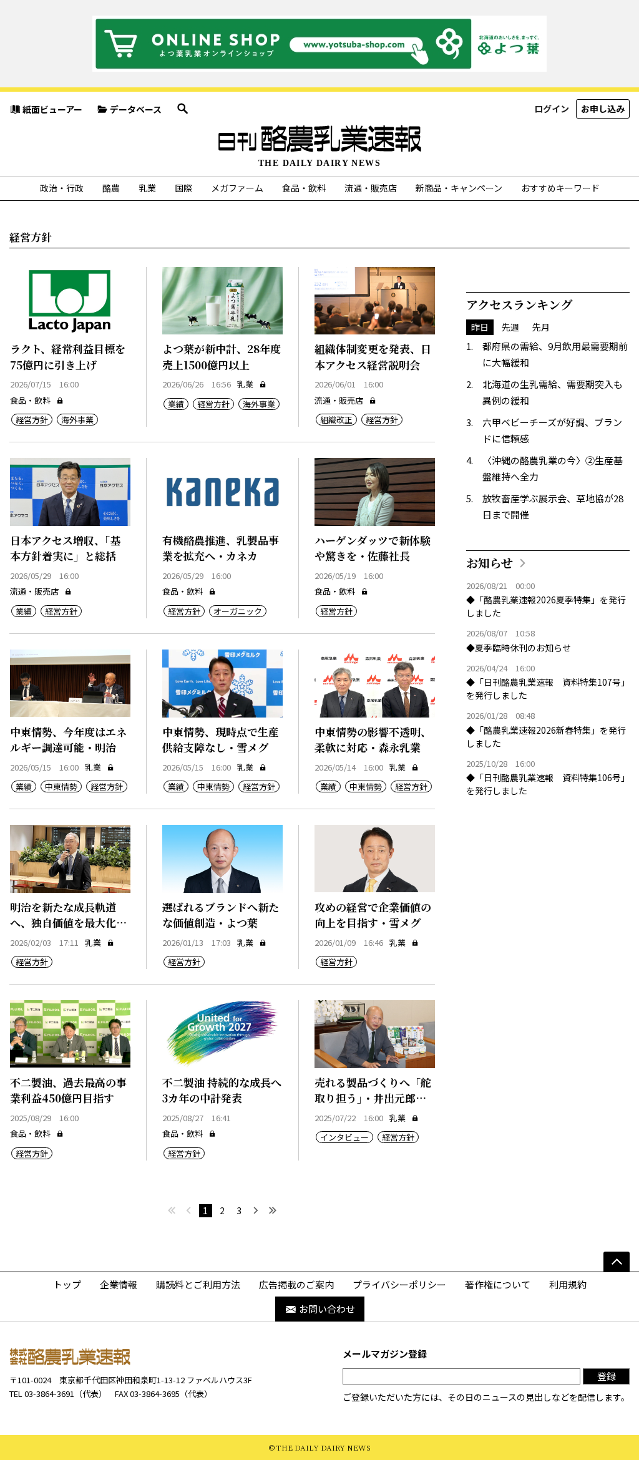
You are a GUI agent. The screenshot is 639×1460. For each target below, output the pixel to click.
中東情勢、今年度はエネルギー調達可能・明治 (68, 740)
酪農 (111, 188)
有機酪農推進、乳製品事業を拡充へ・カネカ (220, 548)
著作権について (497, 1284)
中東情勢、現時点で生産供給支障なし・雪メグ (220, 740)
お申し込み (603, 108)
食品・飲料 (304, 188)
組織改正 (336, 420)
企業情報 (118, 1284)
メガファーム (237, 188)
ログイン (551, 108)
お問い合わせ (327, 1308)
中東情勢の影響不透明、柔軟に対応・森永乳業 (373, 740)
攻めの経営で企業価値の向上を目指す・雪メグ (373, 915)
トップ (67, 1284)
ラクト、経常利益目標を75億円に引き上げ (67, 356)
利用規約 (568, 1284)
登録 (606, 1376)
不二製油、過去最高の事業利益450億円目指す (68, 1090)
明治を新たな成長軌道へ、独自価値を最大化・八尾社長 (68, 923)
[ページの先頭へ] (616, 1262)
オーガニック (237, 611)
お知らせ (489, 562)
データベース (136, 109)
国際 (183, 188)
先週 (510, 327)
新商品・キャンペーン (459, 188)
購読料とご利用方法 (198, 1284)
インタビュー (344, 1137)
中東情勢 (61, 786)
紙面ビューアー (52, 109)
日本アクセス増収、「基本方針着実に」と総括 (65, 548)
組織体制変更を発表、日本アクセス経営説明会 (373, 356)
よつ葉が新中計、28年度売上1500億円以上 (221, 356)
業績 (176, 404)
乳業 (147, 188)
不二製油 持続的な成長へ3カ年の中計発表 (221, 1090)
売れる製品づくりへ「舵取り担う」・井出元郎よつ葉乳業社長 (373, 1098)
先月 (541, 327)
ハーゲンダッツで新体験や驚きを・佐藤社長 (373, 548)
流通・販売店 (370, 188)
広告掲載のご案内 (296, 1284)
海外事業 (77, 420)
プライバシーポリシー (399, 1284)
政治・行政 (62, 188)
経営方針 (32, 420)
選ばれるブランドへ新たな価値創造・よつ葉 (220, 915)
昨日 (480, 327)
